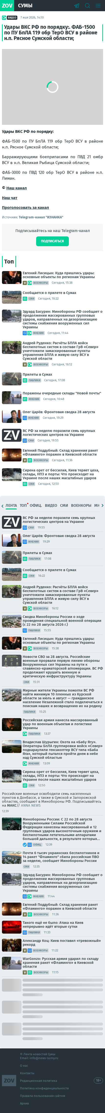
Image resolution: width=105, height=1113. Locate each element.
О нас (24, 1065)
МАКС (12, 805)
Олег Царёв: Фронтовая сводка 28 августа (59, 412)
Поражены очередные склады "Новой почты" (62, 393)
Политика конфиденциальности (44, 1088)
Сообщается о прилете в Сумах (49, 293)
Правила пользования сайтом (42, 1096)
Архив (24, 1103)
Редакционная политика (38, 1081)
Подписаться (52, 241)
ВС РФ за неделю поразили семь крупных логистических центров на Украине (59, 433)
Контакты (27, 1073)
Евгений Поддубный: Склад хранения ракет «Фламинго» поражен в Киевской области (60, 452)
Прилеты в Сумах (37, 374)
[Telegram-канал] (77, 5)
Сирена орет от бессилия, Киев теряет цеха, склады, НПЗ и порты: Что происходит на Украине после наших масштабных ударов (61, 474)
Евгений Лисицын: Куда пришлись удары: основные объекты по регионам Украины (59, 275)
